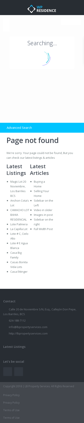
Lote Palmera (19, 224)
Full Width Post (43, 229)
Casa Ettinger (19, 272)
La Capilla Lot (18, 229)
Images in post (43, 215)
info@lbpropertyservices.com (28, 327)
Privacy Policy (11, 395)
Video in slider (43, 210)
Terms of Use (11, 410)
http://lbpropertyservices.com (28, 333)
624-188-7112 (17, 320)
